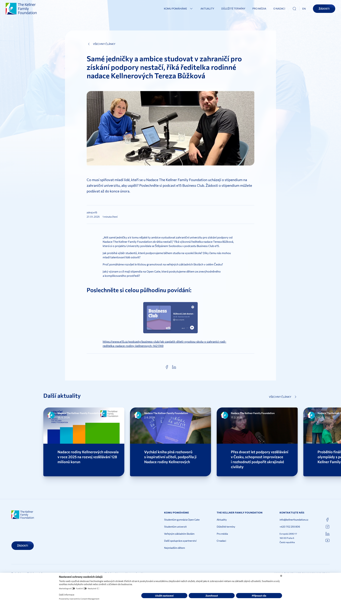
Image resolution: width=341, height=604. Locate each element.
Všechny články (104, 43)
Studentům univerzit (175, 526)
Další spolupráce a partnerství (180, 540)
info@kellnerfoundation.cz (294, 519)
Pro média (259, 8)
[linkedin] (174, 367)
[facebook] (167, 367)
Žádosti (324, 8)
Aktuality (207, 8)
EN (304, 8)
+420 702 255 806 (290, 526)
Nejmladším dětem (174, 547)
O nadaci (279, 8)
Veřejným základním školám (179, 533)
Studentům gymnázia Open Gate (182, 519)
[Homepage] (21, 8)
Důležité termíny (233, 8)
